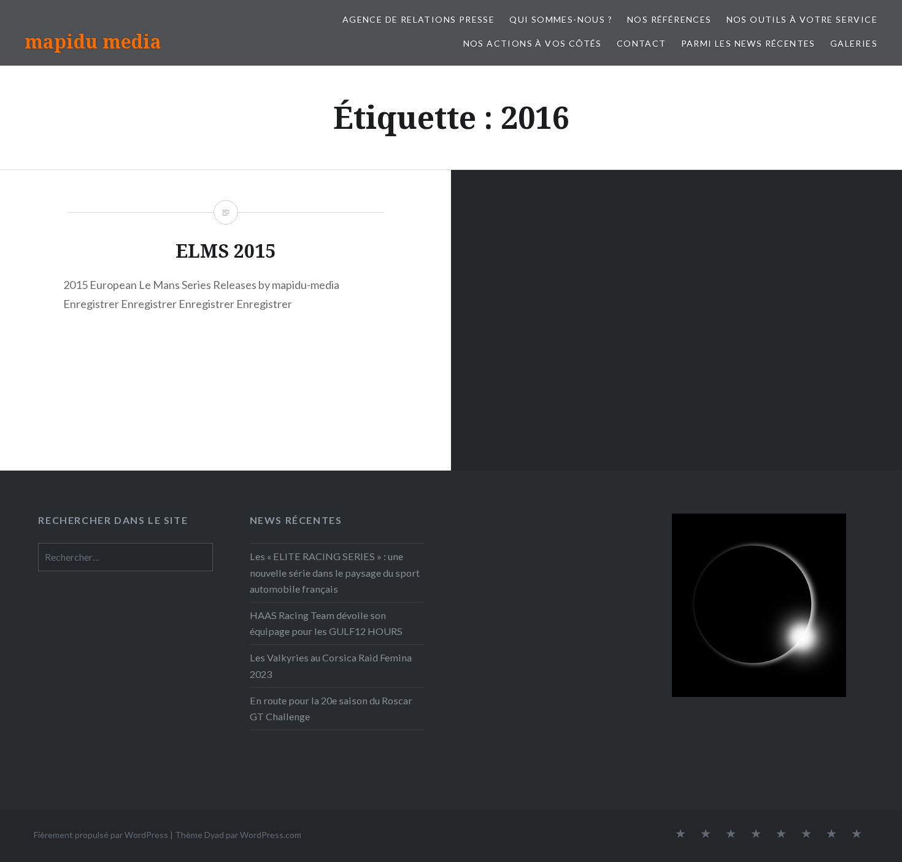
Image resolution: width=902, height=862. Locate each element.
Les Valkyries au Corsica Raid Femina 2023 (331, 665)
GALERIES (853, 43)
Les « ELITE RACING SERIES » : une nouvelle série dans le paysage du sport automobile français (335, 572)
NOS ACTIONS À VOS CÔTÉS (532, 43)
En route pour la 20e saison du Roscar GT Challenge (331, 708)
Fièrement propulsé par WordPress (101, 834)
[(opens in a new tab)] (538, 528)
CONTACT (641, 43)
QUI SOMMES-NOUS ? (560, 19)
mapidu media (93, 41)
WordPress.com (270, 834)
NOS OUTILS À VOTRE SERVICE (802, 19)
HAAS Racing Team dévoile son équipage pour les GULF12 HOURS (326, 623)
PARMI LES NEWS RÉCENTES (748, 43)
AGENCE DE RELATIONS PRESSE (418, 19)
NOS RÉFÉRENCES (669, 19)
